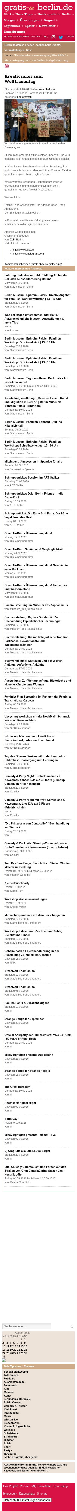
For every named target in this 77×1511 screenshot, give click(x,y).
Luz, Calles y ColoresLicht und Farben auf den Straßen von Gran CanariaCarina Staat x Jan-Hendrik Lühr (35, 1170)
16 (25, 1346)
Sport (7, 1446)
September (12, 26)
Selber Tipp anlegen (16, 36)
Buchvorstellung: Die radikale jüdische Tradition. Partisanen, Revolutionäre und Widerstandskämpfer (36, 640)
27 (14, 1353)
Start (7, 14)
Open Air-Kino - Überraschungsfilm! (28, 533)
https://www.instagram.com (28, 253)
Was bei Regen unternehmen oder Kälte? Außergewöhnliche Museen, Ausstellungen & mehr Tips (34, 318)
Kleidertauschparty (16, 883)
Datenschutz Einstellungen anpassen (27, 1500)
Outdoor (9, 1440)
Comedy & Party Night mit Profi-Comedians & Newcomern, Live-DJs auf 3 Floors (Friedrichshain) (34, 803)
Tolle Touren (11, 1375)
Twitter (61, 37)
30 (25, 1353)
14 (18, 1346)
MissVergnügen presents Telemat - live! (30, 1134)
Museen (8, 1392)
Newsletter (47, 26)
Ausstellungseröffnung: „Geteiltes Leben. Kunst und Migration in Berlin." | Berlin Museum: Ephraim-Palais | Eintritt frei (36, 402)
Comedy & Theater (15, 1405)
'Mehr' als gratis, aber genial (21, 1457)
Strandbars (11, 1436)
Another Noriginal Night (20, 1102)
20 (14, 1349)
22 (22, 1349)
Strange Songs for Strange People (27, 1070)
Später (30, 26)
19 (11, 1349)
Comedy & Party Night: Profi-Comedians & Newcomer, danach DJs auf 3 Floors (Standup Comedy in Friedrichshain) (34, 780)
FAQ (46, 36)
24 (3, 1353)
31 (3, 1356)
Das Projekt (10, 1486)
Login (70, 36)
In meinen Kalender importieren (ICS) (7, 66)
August (49, 20)
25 (7, 1353)
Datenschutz (27, 1493)
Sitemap (42, 1493)
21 (18, 1349)
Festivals (9, 1378)
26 (11, 1353)
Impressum (10, 1493)
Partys (8, 1450)
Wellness (9, 1429)
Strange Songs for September (24, 1019)
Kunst (7, 1395)
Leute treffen (24, 96)
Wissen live (11, 1419)
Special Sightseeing (16, 1371)
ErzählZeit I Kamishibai (20, 970)
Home (8, 55)
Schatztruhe (11, 1433)
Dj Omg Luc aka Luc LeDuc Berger (27, 1150)
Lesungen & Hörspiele (17, 1399)
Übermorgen (29, 20)
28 (18, 1353)
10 (3, 1346)
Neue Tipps (24, 14)
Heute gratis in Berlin (54, 14)
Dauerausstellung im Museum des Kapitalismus (36, 605)
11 (7, 1346)
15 (22, 1346)
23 (25, 1349)
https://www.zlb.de (23, 249)
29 (22, 1353)
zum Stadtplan (47, 89)
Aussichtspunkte (14, 1382)
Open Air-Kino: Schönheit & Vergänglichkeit (33, 549)
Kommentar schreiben (33, 264)
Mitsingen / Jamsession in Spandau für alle (33, 461)
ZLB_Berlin (16, 239)
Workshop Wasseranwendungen (25, 899)
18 (7, 1349)
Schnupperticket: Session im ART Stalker (31, 477)
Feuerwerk (10, 1385)
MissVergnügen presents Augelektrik (28, 1054)
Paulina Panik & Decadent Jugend (26, 1002)
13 (14, 1346)
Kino (6, 1388)
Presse (24, 1486)
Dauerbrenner (14, 32)
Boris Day (10, 1118)
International (11, 1412)
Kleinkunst (10, 1409)
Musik (7, 1416)
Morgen (10, 20)
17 (3, 1349)
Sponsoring (61, 1486)
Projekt (36, 36)
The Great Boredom (17, 1086)
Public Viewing (12, 1402)
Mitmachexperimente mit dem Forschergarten (34, 915)
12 (11, 1346)
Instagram (53, 37)
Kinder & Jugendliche (17, 1426)
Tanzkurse (10, 1453)
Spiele (7, 1443)
